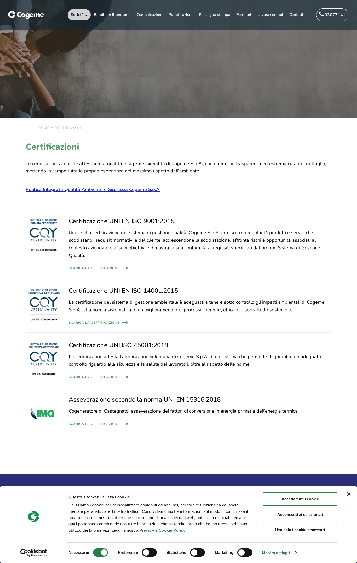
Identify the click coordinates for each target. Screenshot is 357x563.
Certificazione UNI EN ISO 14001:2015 (123, 290)
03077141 (335, 15)
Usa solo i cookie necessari (300, 529)
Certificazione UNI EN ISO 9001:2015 (121, 221)
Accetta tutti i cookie (300, 499)
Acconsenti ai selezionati (300, 514)
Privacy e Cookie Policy (163, 530)
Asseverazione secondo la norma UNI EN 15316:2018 (145, 399)
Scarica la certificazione (94, 268)
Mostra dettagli (276, 552)
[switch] (149, 552)
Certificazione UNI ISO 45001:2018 (118, 345)
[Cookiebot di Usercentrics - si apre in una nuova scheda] (34, 553)
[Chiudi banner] (349, 494)
